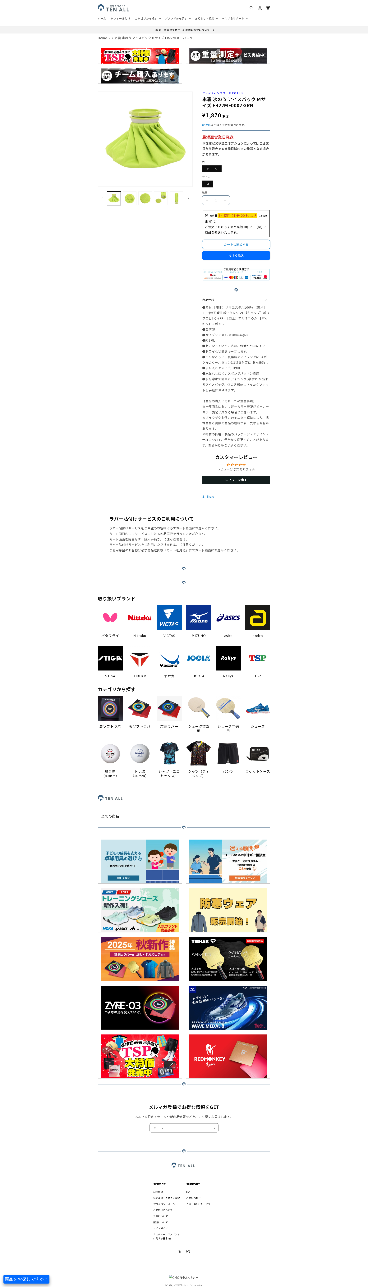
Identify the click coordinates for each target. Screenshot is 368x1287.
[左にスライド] (102, 198)
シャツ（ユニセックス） (169, 773)
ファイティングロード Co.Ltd (222, 93)
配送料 (206, 125)
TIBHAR (139, 676)
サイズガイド (160, 1228)
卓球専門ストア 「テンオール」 (188, 1285)
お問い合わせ (193, 1198)
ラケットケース (257, 771)
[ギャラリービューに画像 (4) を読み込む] (161, 198)
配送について (160, 1222)
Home (102, 37)
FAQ (188, 1192)
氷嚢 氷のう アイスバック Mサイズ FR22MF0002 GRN (153, 37)
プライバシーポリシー (165, 1204)
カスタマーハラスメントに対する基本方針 (166, 1236)
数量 (204, 192)
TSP (257, 676)
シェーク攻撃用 (198, 728)
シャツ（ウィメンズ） (198, 773)
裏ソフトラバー (110, 728)
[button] (148, 18)
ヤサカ (169, 676)
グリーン (212, 169)
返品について (160, 1216)
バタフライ (110, 635)
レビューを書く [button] (236, 480)
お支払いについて (163, 1210)
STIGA (110, 676)
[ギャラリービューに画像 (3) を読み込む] (145, 198)
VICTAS (169, 635)
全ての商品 (110, 816)
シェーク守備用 (228, 728)
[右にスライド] (188, 198)
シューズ (258, 726)
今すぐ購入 (236, 255)
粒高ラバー (169, 726)
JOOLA (198, 676)
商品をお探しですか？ (26, 1279)
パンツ (228, 771)
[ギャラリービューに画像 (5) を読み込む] (176, 198)
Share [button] (211, 496)
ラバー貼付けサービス (198, 1204)
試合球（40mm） (110, 773)
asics (228, 635)
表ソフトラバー (139, 728)
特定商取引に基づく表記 (166, 1198)
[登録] (214, 1127)
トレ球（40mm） (140, 773)
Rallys (228, 676)
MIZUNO (199, 635)
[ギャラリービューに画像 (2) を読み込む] (129, 198)
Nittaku (139, 635)
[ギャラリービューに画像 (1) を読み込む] (114, 198)
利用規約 (158, 1192)
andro (258, 635)
